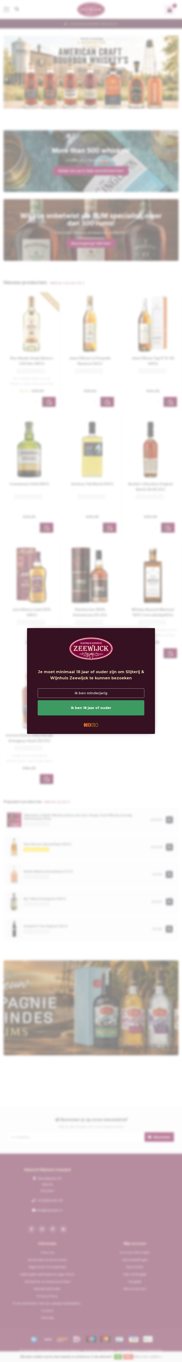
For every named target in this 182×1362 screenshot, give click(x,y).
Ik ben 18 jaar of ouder (91, 708)
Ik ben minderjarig (91, 693)
